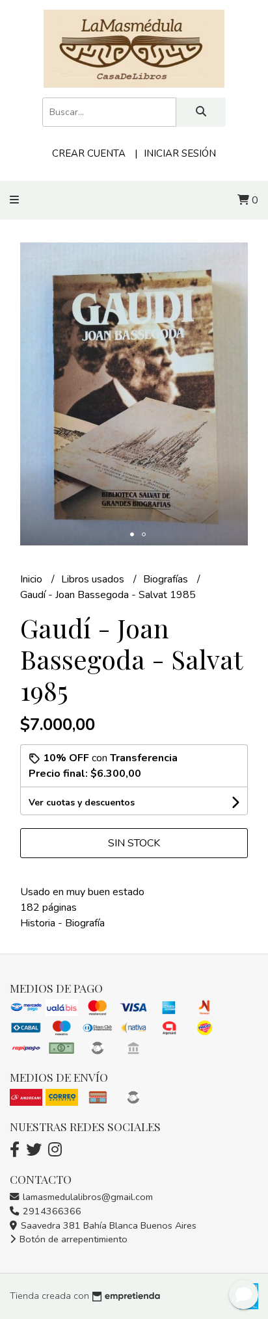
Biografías (167, 579)
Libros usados (94, 579)
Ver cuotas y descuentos (82, 802)
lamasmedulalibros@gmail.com (86, 1196)
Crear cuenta (89, 153)
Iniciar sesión (180, 153)
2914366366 (50, 1211)
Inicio (32, 579)
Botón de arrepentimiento (72, 1239)
